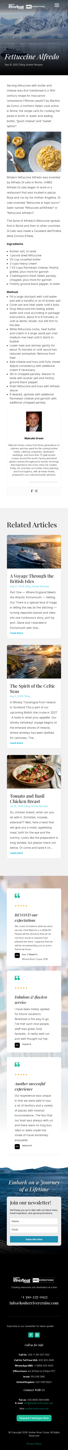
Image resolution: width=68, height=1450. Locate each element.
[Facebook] (31, 491)
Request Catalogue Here (34, 1418)
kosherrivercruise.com (37, 1408)
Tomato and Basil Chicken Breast (27, 798)
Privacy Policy (34, 1443)
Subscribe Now (34, 1239)
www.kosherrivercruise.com (43, 482)
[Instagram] (36, 491)
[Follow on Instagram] (37, 1334)
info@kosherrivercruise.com (34, 1302)
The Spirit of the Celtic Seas (32, 688)
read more (16, 633)
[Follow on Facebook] (30, 1334)
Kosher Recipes (34, 64)
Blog (22, 64)
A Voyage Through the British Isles (32, 578)
